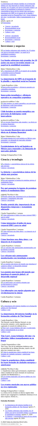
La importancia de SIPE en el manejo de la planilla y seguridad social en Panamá (17, 13)
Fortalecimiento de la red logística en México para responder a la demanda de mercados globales (18, 148)
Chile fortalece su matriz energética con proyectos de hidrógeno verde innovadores (18, 113)
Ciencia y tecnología (7, 168)
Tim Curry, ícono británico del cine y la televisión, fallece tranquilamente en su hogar (19, 17)
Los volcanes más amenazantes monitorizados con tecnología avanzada (18, 256)
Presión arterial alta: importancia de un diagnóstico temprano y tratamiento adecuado (18, 206)
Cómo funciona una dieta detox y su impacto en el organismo (16, 240)
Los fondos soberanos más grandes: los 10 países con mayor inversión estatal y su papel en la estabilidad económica (19, 7)
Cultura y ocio (5, 310)
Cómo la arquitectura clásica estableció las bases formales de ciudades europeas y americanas (19, 362)
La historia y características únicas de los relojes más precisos (17, 10)
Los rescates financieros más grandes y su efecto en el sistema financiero (18, 131)
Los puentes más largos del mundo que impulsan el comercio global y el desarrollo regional (17, 274)
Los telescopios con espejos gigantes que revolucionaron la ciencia (18, 291)
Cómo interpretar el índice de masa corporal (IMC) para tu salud (16, 224)
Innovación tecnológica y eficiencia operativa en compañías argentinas (16, 96)
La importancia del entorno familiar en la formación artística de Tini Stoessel (19, 315)
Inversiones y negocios (8, 56)
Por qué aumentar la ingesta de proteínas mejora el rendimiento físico (18, 189)
